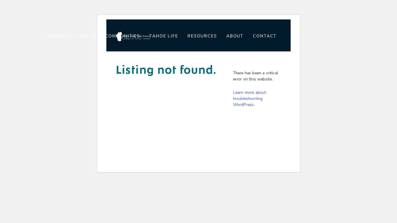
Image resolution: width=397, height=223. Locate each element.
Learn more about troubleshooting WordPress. (249, 99)
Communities (122, 36)
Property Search (72, 36)
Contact (265, 36)
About (235, 36)
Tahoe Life (163, 36)
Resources (202, 36)
